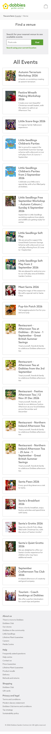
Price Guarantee (9, 664)
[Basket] (46, 6)
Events (18, 16)
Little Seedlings (9, 633)
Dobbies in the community (14, 630)
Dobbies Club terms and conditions (17, 706)
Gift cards (6, 690)
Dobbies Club (8, 623)
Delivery (6, 674)
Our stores (7, 626)
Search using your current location (21, 47)
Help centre (7, 657)
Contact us (7, 660)
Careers (6, 641)
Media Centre (8, 644)
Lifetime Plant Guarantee (13, 637)
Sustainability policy (11, 713)
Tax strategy (8, 710)
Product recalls (9, 671)
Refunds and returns (11, 678)
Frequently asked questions (14, 653)
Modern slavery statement (14, 703)
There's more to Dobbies (13, 619)
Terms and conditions (12, 699)
